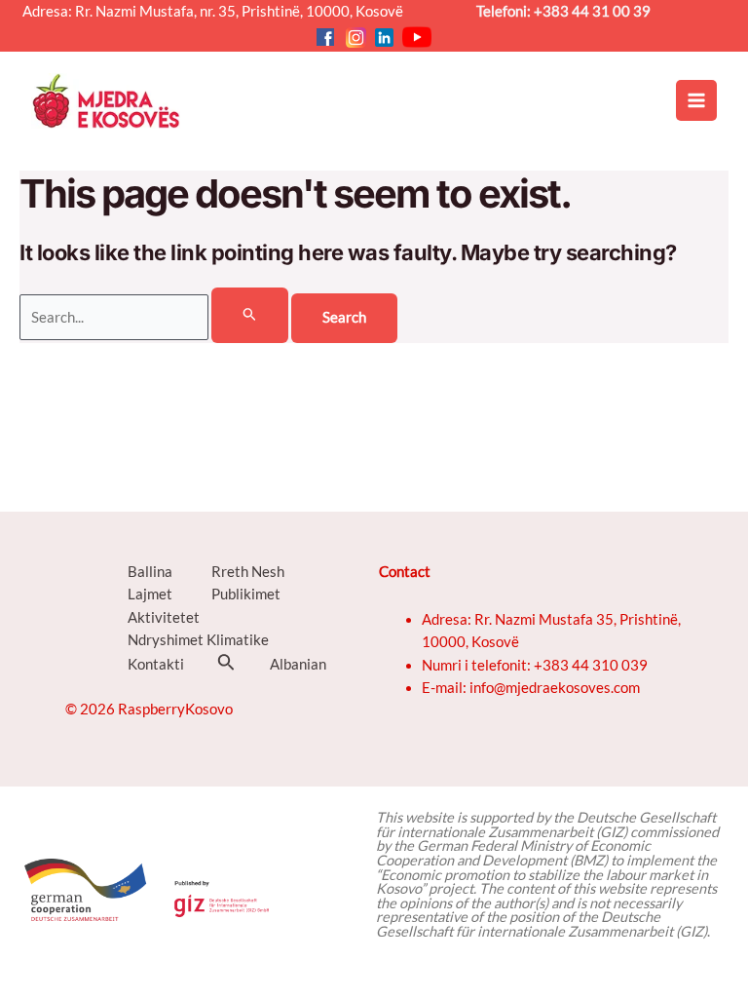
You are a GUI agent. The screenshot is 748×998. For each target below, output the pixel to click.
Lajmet (150, 594)
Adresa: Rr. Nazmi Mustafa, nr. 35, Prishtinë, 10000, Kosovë (220, 11)
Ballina (150, 571)
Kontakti (156, 664)
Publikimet (245, 594)
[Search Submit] (249, 315)
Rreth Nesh (247, 571)
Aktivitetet (164, 617)
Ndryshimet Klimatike (198, 640)
